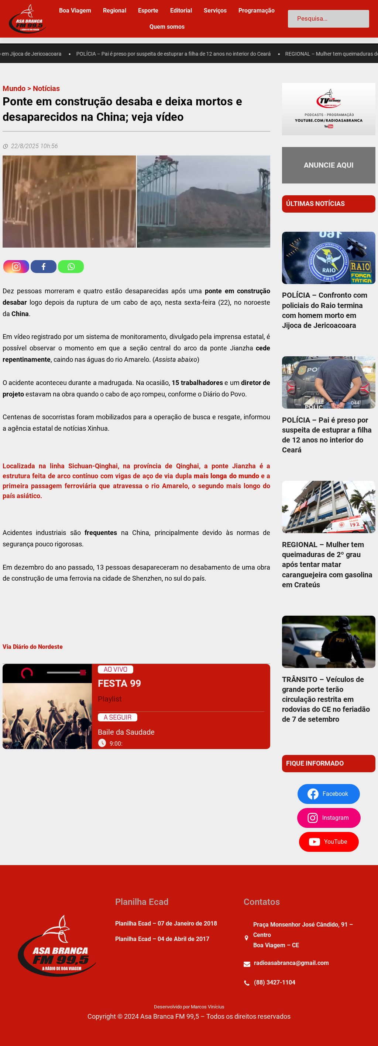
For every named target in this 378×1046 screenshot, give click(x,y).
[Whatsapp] (71, 266)
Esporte (148, 10)
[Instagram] (16, 266)
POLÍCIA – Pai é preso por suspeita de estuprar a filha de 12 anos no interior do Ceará (158, 54)
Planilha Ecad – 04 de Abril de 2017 (162, 938)
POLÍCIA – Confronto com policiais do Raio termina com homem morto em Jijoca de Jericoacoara (324, 310)
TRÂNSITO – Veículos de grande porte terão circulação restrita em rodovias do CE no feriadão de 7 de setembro (326, 699)
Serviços (215, 10)
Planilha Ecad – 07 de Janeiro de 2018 (166, 923)
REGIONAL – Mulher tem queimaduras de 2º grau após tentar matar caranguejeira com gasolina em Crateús (327, 564)
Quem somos (167, 26)
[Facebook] (43, 266)
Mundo (14, 88)
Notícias (46, 88)
